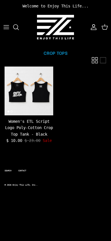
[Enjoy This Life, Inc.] (55, 27)
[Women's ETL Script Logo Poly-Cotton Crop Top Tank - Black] (29, 91)
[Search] (19, 27)
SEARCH (8, 171)
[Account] (92, 27)
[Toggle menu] (6, 27)
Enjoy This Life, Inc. (24, 185)
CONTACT (22, 171)
